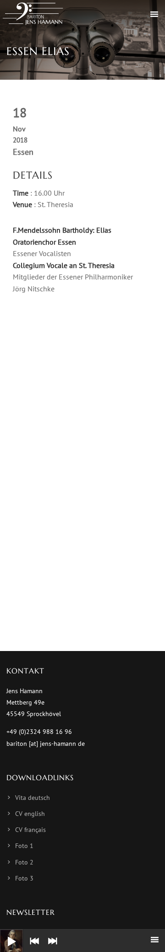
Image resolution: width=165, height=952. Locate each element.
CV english (30, 814)
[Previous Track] (32, 947)
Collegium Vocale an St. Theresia (64, 265)
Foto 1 (24, 846)
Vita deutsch (32, 797)
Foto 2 (24, 862)
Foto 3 (24, 878)
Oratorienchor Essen (44, 241)
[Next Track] (50, 947)
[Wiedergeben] (4, 934)
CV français (30, 830)
